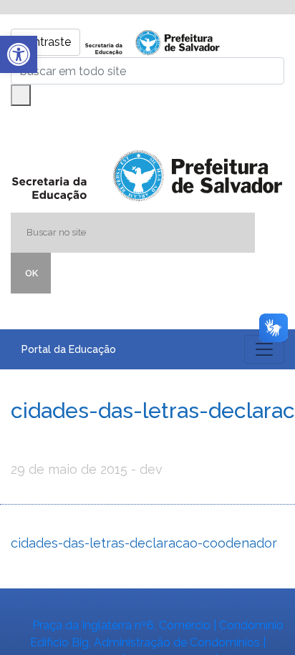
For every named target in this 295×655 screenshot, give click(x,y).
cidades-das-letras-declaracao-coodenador (144, 542)
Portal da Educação (68, 349)
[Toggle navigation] (264, 349)
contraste (45, 42)
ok (31, 273)
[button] (18, 54)
